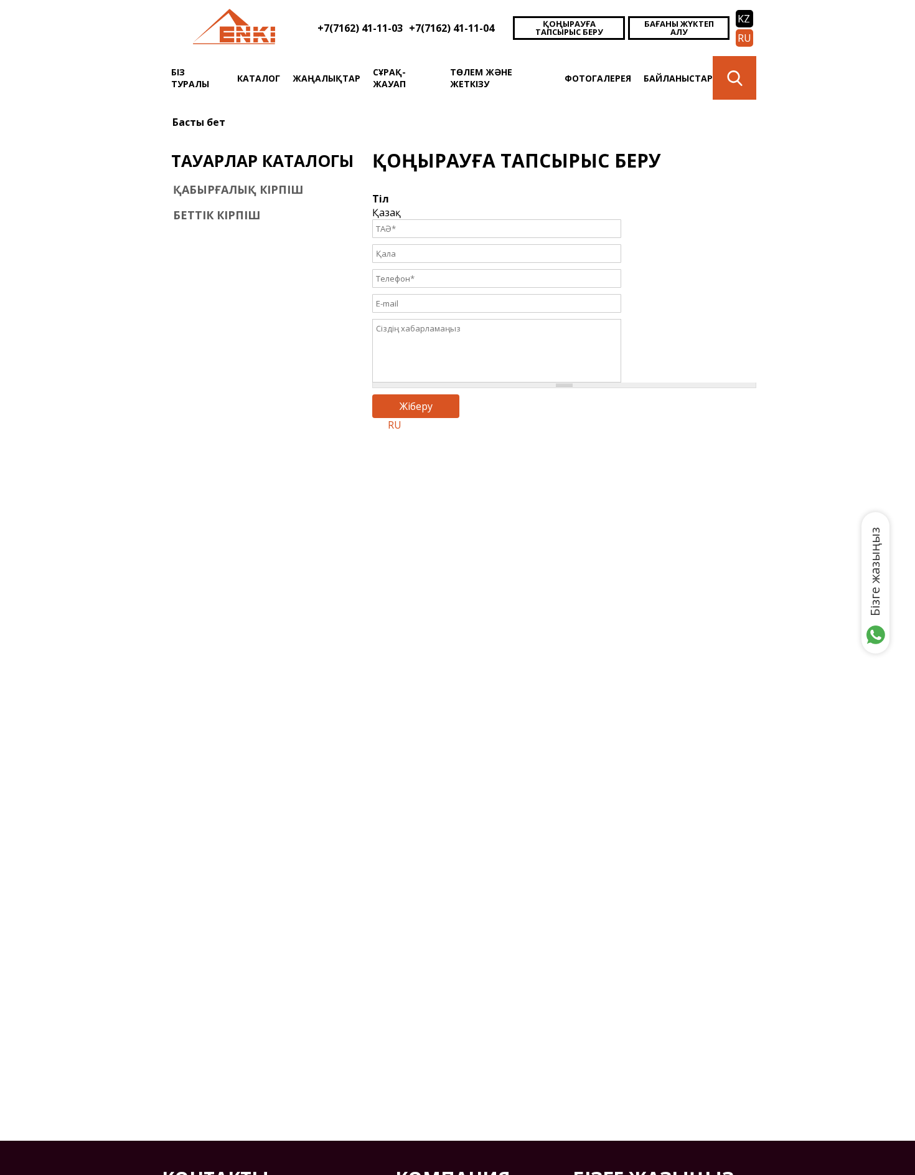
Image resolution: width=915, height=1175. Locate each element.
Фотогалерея (598, 78)
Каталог (258, 78)
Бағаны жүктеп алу (679, 28)
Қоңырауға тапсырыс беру (569, 28)
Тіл (380, 199)
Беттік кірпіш (216, 214)
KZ (744, 19)
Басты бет (198, 122)
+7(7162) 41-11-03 (360, 28)
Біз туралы (190, 78)
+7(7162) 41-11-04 (451, 28)
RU (744, 38)
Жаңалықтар (326, 78)
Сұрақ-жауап (389, 78)
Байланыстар (678, 78)
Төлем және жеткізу (481, 78)
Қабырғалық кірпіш (238, 189)
